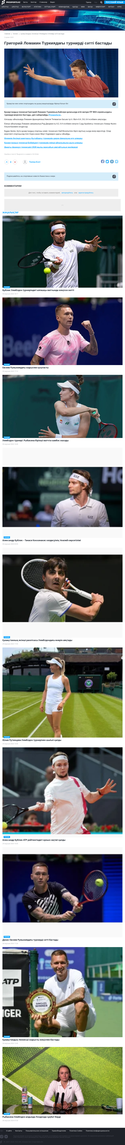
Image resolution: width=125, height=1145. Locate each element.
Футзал (111, 7)
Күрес (119, 7)
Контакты (18, 1131)
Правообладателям (59, 1131)
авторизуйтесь (67, 193)
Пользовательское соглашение (37, 1131)
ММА (83, 7)
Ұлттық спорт (50, 7)
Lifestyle (5, 7)
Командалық (64, 7)
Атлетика (37, 7)
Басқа (90, 7)
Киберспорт (100, 7)
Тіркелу (88, 2)
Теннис (15, 34)
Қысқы (75, 7)
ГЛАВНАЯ (7, 34)
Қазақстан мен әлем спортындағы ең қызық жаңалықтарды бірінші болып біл (37, 104)
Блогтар (33, 2)
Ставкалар (43, 2)
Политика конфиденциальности (97, 1131)
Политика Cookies (75, 1131)
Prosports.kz (55, 115)
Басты (25, 2)
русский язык (114, 2)
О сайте (9, 1131)
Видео (52, 2)
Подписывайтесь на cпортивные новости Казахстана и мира (31, 176)
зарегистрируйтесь (85, 193)
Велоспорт (26, 7)
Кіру (95, 2)
